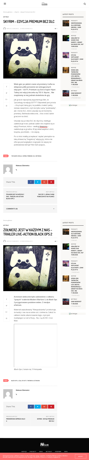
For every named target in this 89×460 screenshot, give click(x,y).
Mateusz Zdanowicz (13, 28)
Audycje (73, 35)
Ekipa (66, 451)
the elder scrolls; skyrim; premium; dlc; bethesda (26, 156)
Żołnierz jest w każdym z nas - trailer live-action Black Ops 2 (15, 196)
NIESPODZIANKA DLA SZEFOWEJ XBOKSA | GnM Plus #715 (76, 26)
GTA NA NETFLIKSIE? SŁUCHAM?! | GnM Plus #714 (77, 58)
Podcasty (74, 20)
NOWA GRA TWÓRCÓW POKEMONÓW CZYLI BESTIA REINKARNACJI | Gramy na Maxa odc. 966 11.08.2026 (76, 77)
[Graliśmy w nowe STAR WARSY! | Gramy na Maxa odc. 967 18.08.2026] (66, 38)
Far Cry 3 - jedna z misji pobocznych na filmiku (45, 195)
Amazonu (43, 126)
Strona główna (7, 12)
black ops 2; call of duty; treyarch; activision (25, 380)
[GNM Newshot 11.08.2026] (66, 93)
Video (41, 451)
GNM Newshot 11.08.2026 (76, 94)
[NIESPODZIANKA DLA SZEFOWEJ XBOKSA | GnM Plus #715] (66, 23)
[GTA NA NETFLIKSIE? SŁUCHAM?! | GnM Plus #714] (66, 55)
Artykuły (6, 16)
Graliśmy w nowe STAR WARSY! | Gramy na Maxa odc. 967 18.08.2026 (77, 42)
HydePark (58, 451)
